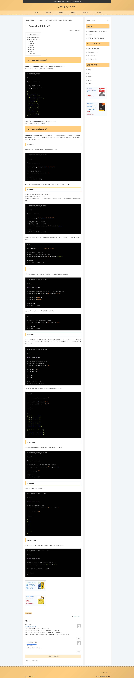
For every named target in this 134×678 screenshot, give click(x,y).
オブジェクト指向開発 (93, 48)
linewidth (31, 51)
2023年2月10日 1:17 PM (32, 644)
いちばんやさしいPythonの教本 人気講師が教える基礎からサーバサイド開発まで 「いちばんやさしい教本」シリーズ (30, 585)
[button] (108, 20)
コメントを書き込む (53, 656)
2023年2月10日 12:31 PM (30, 626)
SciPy (89, 73)
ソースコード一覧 (92, 59)
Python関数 (29, 613)
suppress (32, 45)
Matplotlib (90, 83)
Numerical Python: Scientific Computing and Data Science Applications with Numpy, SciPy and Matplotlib (91, 106)
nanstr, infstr (32, 53)
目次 (31, 34)
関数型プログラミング (93, 52)
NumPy (89, 69)
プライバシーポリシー (105, 672)
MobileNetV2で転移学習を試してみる (97, 31)
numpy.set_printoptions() (33, 39)
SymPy (89, 76)
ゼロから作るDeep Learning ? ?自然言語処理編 (91, 90)
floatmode (32, 43)
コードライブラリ (92, 55)
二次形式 (90, 34)
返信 (79, 638)
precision (32, 41)
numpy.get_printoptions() (33, 37)
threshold (32, 47)
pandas (89, 80)
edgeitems (32, 49)
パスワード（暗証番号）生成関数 (96, 38)
